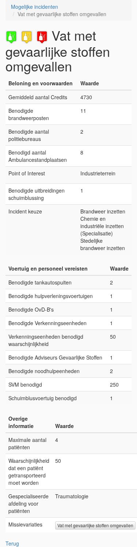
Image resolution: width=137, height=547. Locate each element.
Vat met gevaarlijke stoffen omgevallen (95, 525)
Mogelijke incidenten (34, 6)
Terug (12, 543)
